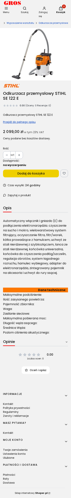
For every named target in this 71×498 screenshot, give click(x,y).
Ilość (6, 148)
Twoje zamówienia (15, 450)
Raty (6, 479)
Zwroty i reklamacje (16, 416)
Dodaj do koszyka (31, 173)
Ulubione (8, 458)
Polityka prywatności (16, 408)
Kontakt (8, 404)
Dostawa (9, 483)
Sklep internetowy (31, 493)
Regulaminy (11, 412)
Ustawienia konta (14, 454)
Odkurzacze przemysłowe (53, 23)
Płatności (9, 475)
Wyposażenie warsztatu (20, 23)
